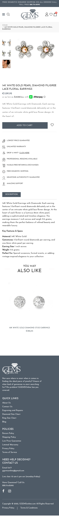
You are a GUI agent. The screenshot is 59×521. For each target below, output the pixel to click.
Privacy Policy (8, 449)
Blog (4, 422)
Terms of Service (9, 452)
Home (5, 25)
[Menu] (4, 14)
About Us (6, 403)
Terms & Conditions (29, 508)
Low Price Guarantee (11, 441)
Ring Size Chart (9, 418)
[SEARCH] (9, 14)
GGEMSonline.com (27, 504)
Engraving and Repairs (12, 410)
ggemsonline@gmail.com (13, 471)
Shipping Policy (9, 437)
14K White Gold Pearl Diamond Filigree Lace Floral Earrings (29, 87)
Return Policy (8, 433)
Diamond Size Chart (11, 414)
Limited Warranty (10, 445)
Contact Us (7, 407)
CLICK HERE (24, 153)
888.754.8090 (8, 486)
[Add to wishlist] (52, 125)
